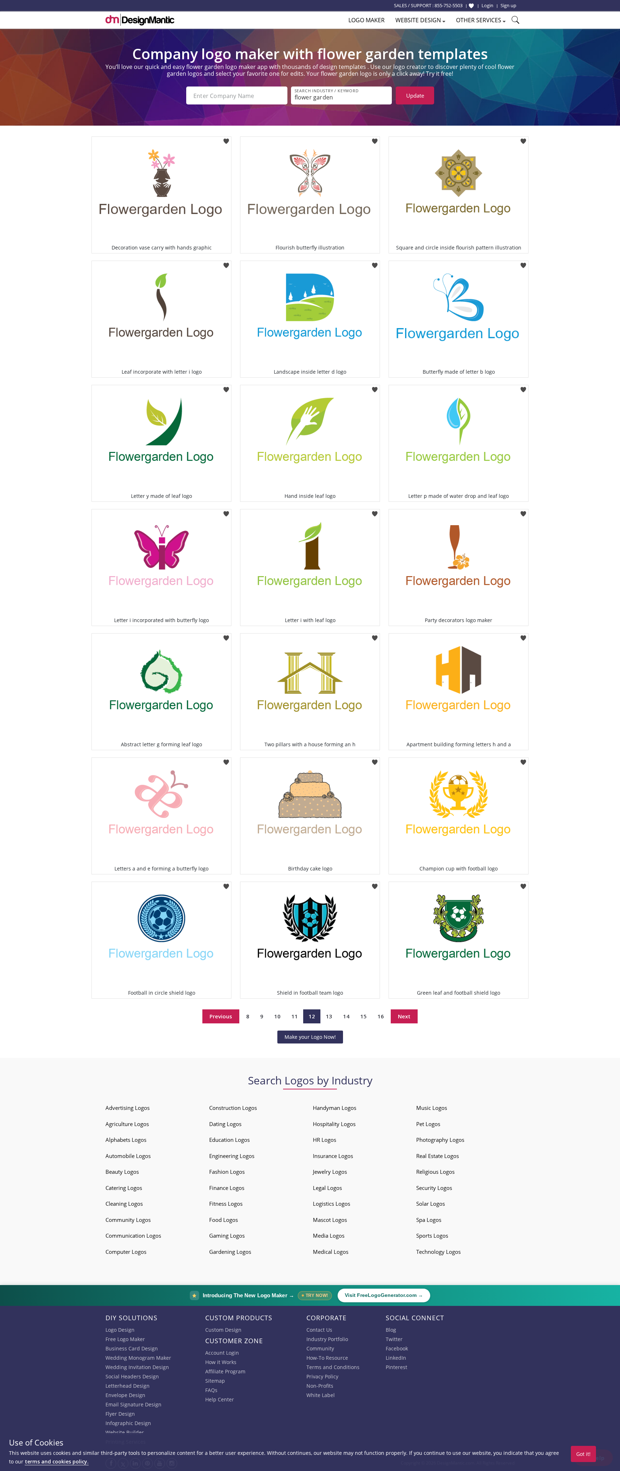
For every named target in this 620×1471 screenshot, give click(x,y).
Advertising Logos (127, 1107)
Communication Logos (133, 1235)
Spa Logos (428, 1219)
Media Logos (328, 1235)
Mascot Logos (330, 1219)
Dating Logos (225, 1123)
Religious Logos (435, 1171)
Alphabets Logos (125, 1139)
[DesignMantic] (140, 19)
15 (363, 1016)
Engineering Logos (231, 1155)
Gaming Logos (227, 1235)
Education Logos (229, 1139)
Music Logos (431, 1107)
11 (294, 1016)
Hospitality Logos (334, 1123)
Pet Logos (428, 1123)
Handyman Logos (334, 1107)
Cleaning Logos (124, 1203)
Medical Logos (330, 1251)
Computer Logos (125, 1251)
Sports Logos (432, 1235)
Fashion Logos (227, 1171)
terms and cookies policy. (57, 1461)
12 (312, 1016)
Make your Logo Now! (310, 1036)
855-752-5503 (448, 5)
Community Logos (128, 1219)
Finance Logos (226, 1187)
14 (346, 1016)
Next (404, 1016)
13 (329, 1016)
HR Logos (324, 1139)
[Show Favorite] (471, 5)
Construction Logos (233, 1107)
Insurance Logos (333, 1155)
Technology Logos (438, 1251)
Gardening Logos (230, 1251)
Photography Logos (440, 1139)
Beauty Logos (122, 1171)
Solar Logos (430, 1203)
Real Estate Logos (437, 1155)
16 (380, 1016)
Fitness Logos (226, 1203)
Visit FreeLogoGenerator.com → (384, 1295)
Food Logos (223, 1219)
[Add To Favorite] (226, 138)
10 (277, 1016)
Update (415, 95)
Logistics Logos (331, 1203)
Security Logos (434, 1187)
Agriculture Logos (127, 1123)
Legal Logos (327, 1187)
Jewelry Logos (330, 1171)
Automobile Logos (128, 1155)
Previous (221, 1016)
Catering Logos (123, 1187)
